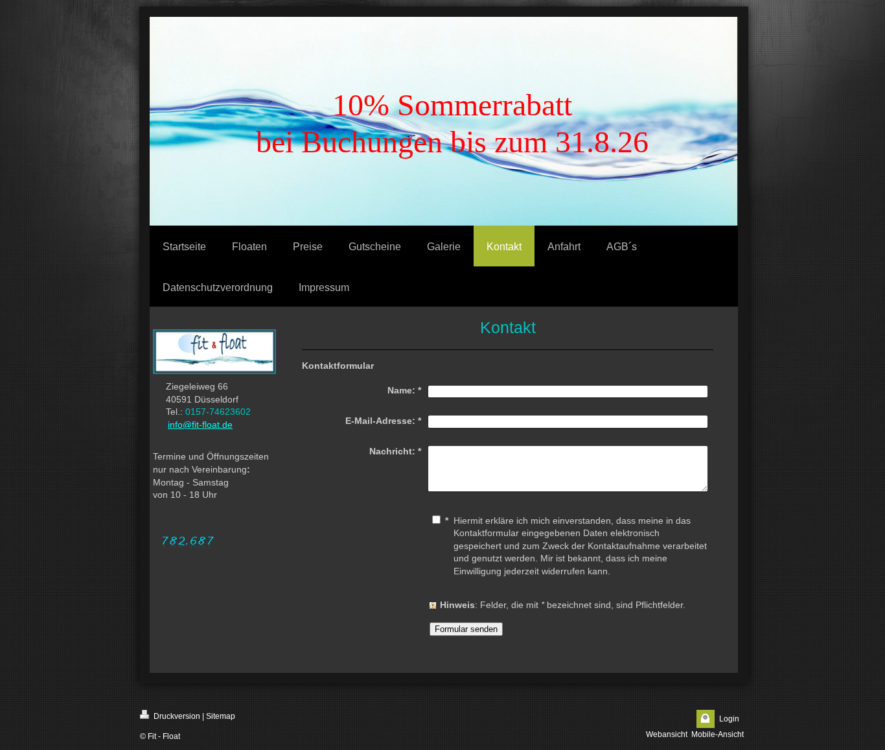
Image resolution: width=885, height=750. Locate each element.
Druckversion (176, 716)
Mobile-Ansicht (717, 734)
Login (729, 718)
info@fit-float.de (200, 424)
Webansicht (666, 734)
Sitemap (220, 716)
